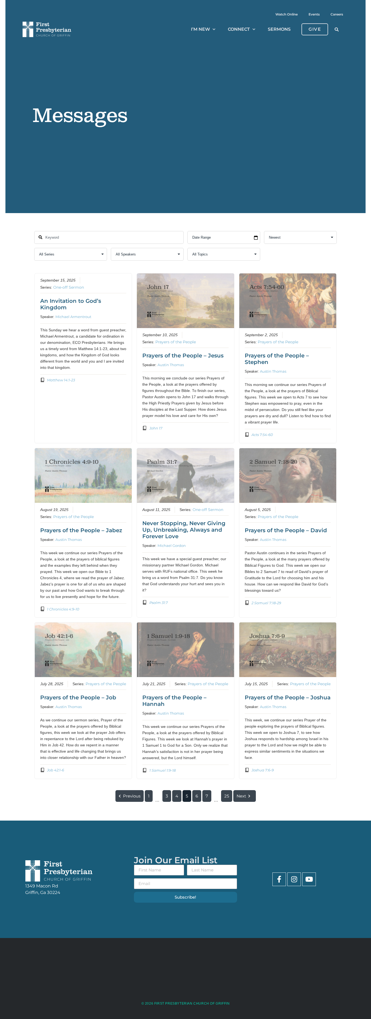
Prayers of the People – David (286, 530)
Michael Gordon (172, 545)
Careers (337, 14)
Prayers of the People (175, 342)
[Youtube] (309, 879)
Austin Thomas (171, 365)
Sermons (279, 29)
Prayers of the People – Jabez (81, 530)
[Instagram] (294, 879)
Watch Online (286, 14)
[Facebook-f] (279, 879)
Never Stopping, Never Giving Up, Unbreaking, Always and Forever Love (183, 530)
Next (241, 796)
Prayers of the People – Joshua (288, 697)
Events (314, 14)
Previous (131, 796)
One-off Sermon (68, 287)
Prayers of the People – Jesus (183, 355)
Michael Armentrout (73, 316)
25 (226, 796)
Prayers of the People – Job (78, 697)
